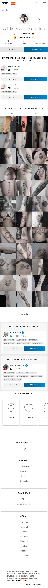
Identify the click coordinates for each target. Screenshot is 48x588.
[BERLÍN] (11, 399)
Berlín (19, 34)
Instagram (24, 522)
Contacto (36, 49)
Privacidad (24, 471)
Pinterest (24, 536)
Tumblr (24, 532)
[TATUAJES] (29, 399)
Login (24, 448)
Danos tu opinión (24, 504)
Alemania (27, 34)
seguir (12, 49)
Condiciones (24, 467)
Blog (24, 499)
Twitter (24, 546)
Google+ (24, 551)
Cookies (24, 476)
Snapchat (24, 541)
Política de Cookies (21, 581)
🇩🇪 (33, 34)
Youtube (24, 556)
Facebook (24, 527)
